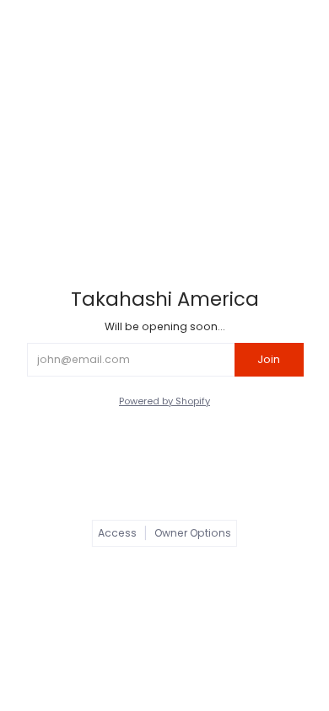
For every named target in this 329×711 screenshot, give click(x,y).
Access (117, 533)
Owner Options (192, 533)
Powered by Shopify (164, 401)
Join (268, 359)
